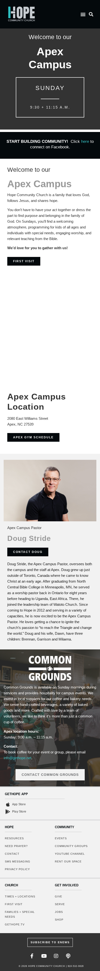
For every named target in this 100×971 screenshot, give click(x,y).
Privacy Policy (17, 869)
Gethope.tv (15, 924)
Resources (14, 838)
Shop (59, 919)
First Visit (14, 904)
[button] (83, 14)
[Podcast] (68, 956)
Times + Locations (20, 896)
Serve (60, 904)
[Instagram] (56, 956)
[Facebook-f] (31, 956)
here (85, 141)
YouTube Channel (70, 853)
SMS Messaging (17, 861)
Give (58, 896)
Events (61, 838)
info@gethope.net (17, 758)
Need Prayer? (16, 846)
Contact (12, 853)
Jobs (59, 911)
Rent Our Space (68, 861)
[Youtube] (44, 956)
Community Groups (71, 846)
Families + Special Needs (20, 914)
